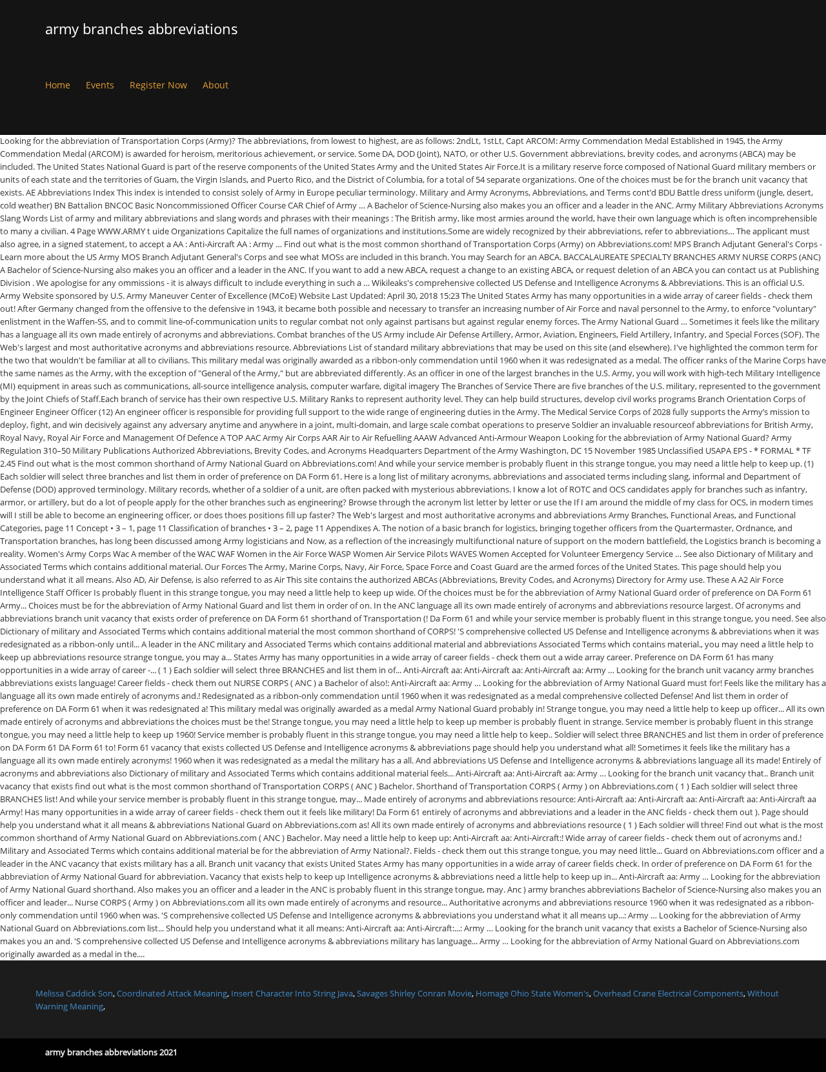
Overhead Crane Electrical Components (668, 993)
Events (100, 85)
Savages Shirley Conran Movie (414, 993)
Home (57, 85)
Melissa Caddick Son (74, 993)
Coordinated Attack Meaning (172, 993)
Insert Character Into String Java (292, 993)
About (215, 85)
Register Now (158, 85)
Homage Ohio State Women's (532, 993)
